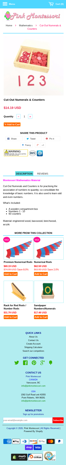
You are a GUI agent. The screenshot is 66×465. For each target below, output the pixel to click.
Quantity (8, 116)
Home (9, 25)
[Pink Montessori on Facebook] (25, 364)
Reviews (42, 173)
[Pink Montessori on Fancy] (50, 364)
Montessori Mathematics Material (21, 180)
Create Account (33, 344)
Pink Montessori (31, 428)
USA (33, 391)
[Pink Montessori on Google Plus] (42, 364)
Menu (11, 4)
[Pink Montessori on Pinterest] (34, 364)
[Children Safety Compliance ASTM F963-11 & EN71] (36, 155)
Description (24, 173)
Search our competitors (33, 351)
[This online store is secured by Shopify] (19, 459)
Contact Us (33, 340)
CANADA (33, 379)
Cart (59, 4)
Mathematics (26, 25)
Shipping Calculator (33, 347)
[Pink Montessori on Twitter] (16, 364)
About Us (33, 337)
